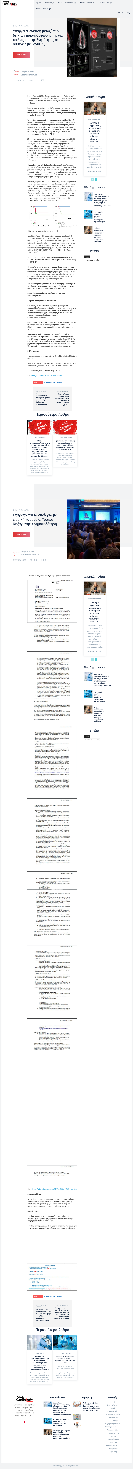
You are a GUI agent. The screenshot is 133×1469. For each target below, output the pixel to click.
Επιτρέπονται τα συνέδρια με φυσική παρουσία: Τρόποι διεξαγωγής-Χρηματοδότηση (43, 400)
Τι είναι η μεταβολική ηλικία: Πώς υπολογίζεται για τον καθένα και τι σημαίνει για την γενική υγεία (91, 1406)
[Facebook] (24, 1422)
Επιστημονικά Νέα (21, 26)
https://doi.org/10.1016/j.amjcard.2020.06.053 (48, 376)
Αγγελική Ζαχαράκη (29, 75)
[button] (124, 13)
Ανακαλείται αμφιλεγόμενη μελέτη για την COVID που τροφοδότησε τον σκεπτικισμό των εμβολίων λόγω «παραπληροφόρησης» (102, 200)
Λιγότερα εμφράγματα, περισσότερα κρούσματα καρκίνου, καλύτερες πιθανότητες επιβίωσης (95, 132)
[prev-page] (92, 179)
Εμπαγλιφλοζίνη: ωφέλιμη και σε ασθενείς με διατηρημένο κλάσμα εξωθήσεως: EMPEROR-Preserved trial (65, 445)
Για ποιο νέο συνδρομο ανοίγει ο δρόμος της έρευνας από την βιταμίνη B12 (99, 217)
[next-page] (96, 179)
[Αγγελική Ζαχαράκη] (17, 73)
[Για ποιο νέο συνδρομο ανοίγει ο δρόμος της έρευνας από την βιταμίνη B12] (88, 214)
